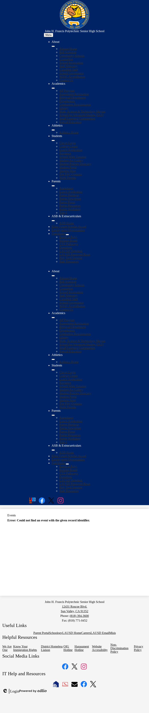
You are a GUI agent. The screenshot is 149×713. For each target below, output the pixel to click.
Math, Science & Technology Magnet (82, 111)
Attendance (66, 188)
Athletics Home (69, 132)
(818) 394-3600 (79, 615)
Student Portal (68, 167)
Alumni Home (68, 48)
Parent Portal (67, 202)
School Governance (71, 73)
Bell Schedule (67, 52)
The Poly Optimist (70, 174)
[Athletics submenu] (53, 130)
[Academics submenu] (53, 88)
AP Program (66, 90)
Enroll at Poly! (68, 237)
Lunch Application (70, 150)
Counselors (66, 59)
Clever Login (67, 143)
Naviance (65, 153)
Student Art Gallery (71, 160)
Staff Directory (68, 66)
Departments (67, 101)
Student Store (67, 170)
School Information (71, 62)
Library (63, 108)
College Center (68, 146)
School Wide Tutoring (72, 156)
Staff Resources (69, 261)
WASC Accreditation (72, 76)
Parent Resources (70, 205)
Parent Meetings (69, 195)
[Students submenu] (53, 140)
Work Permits (67, 177)
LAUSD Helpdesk (70, 251)
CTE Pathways (68, 244)
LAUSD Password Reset (74, 254)
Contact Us (66, 80)
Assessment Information (74, 94)
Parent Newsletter (70, 198)
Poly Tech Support (70, 258)
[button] (53, 275)
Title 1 (63, 212)
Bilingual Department (72, 97)
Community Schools (71, 55)
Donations (65, 247)
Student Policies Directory (75, 163)
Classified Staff (68, 69)
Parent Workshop (70, 209)
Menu (48, 35)
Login (10, 691)
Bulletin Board (68, 240)
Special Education (70, 122)
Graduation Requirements (75, 104)
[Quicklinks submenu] (67, 234)
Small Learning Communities (77, 118)
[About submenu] (53, 46)
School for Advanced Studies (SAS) (81, 115)
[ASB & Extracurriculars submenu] (53, 220)
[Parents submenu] (53, 185)
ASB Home (66, 223)
